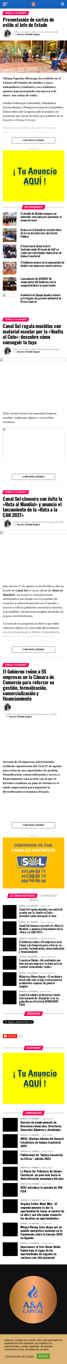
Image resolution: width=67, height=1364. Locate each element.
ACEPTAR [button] (43, 1356)
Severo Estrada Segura (28, 34)
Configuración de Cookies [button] (19, 1356)
